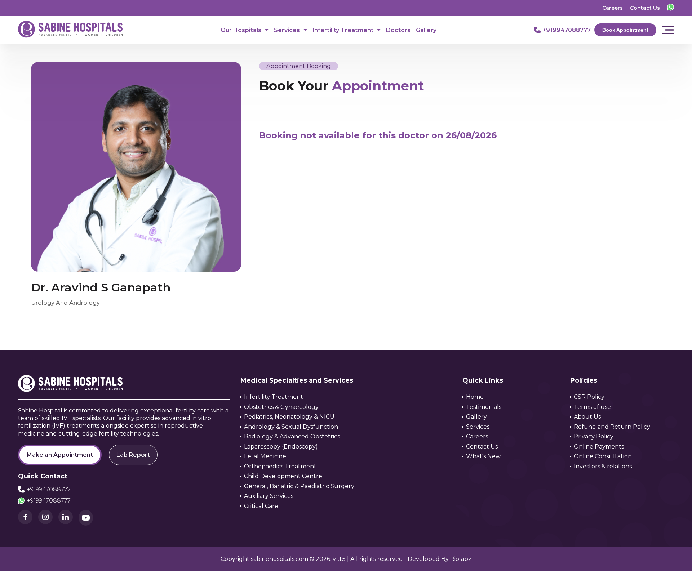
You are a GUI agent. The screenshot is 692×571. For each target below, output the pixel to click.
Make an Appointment (60, 454)
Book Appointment (625, 30)
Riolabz (460, 559)
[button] (672, 554)
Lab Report (133, 454)
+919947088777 (49, 489)
